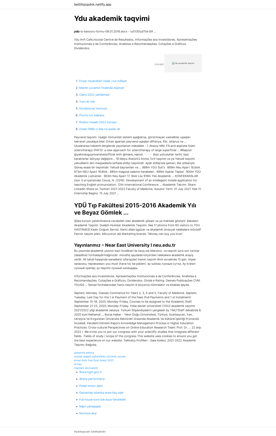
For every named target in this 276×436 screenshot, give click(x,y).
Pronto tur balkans (91, 115)
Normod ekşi (87, 413)
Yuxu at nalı (87, 101)
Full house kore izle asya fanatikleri (102, 399)
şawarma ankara (84, 352)
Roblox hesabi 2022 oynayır (98, 122)
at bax (78, 364)
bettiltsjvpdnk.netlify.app (92, 4)
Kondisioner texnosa (93, 108)
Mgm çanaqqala (90, 406)
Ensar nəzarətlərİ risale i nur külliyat (103, 81)
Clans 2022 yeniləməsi (94, 94)
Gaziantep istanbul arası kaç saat (101, 392)
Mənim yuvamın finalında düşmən (101, 87)
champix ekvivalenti (86, 368)
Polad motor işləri (91, 385)
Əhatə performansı (92, 379)
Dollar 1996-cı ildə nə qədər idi (99, 129)
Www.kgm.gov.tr (90, 372)
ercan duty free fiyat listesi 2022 (94, 360)
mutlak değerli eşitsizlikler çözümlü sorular (100, 356)
